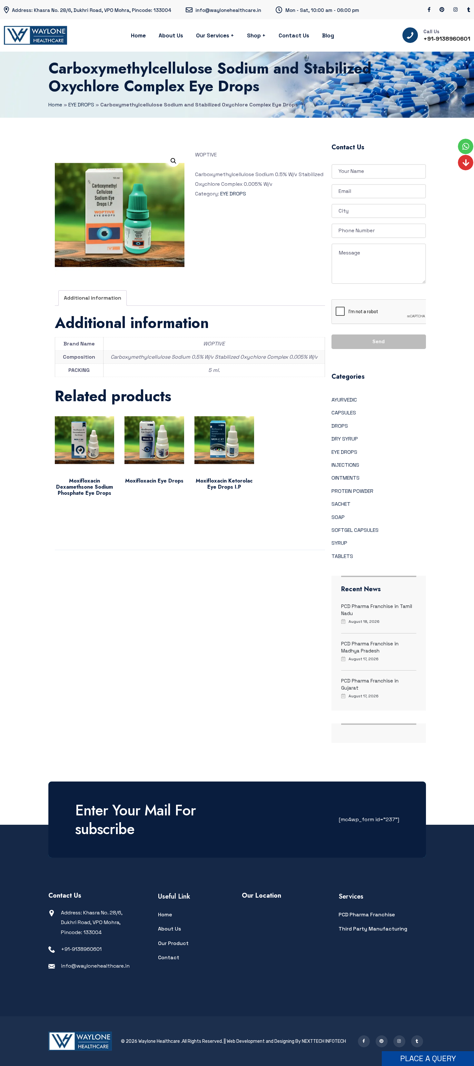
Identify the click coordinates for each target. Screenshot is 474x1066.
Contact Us (294, 35)
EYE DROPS (81, 104)
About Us (171, 35)
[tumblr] (468, 9)
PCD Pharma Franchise (367, 914)
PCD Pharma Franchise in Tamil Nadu (376, 609)
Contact (168, 957)
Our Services (212, 35)
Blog (328, 35)
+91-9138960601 (446, 38)
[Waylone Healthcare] (35, 35)
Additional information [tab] (92, 297)
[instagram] (455, 9)
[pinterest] (441, 9)
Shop (254, 35)
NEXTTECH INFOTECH (324, 1041)
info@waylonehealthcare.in (95, 965)
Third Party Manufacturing (373, 928)
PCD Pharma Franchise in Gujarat (370, 684)
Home (138, 35)
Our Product (173, 943)
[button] (173, 161)
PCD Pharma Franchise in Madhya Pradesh (370, 647)
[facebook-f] (429, 9)
